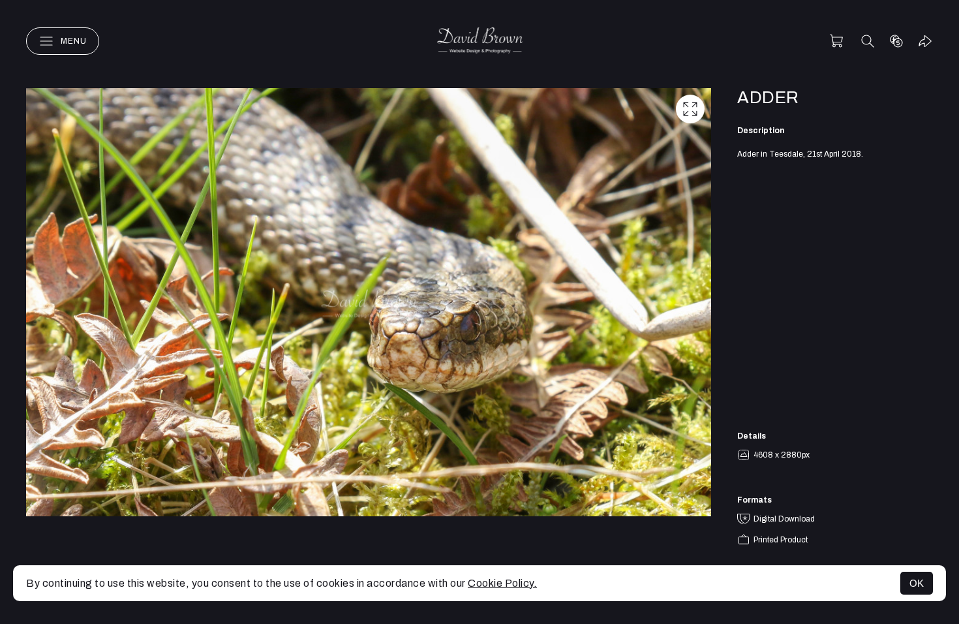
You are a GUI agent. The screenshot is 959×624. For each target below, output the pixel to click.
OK (916, 583)
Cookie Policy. (502, 583)
